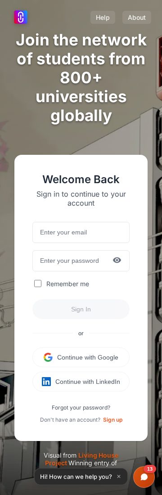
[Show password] (117, 261)
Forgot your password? (81, 407)
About (137, 17)
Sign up (112, 419)
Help (103, 17)
